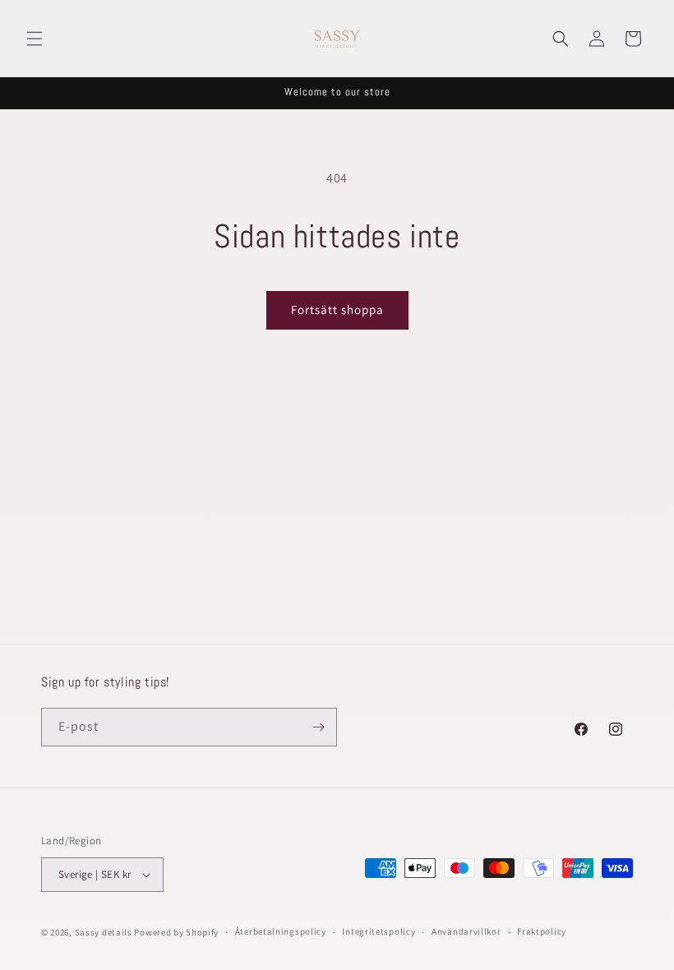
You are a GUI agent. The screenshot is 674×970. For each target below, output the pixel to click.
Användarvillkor (466, 931)
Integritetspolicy (378, 931)
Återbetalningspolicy (280, 931)
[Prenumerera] (318, 727)
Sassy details (103, 932)
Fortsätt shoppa (337, 309)
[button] (34, 39)
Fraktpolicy (541, 931)
